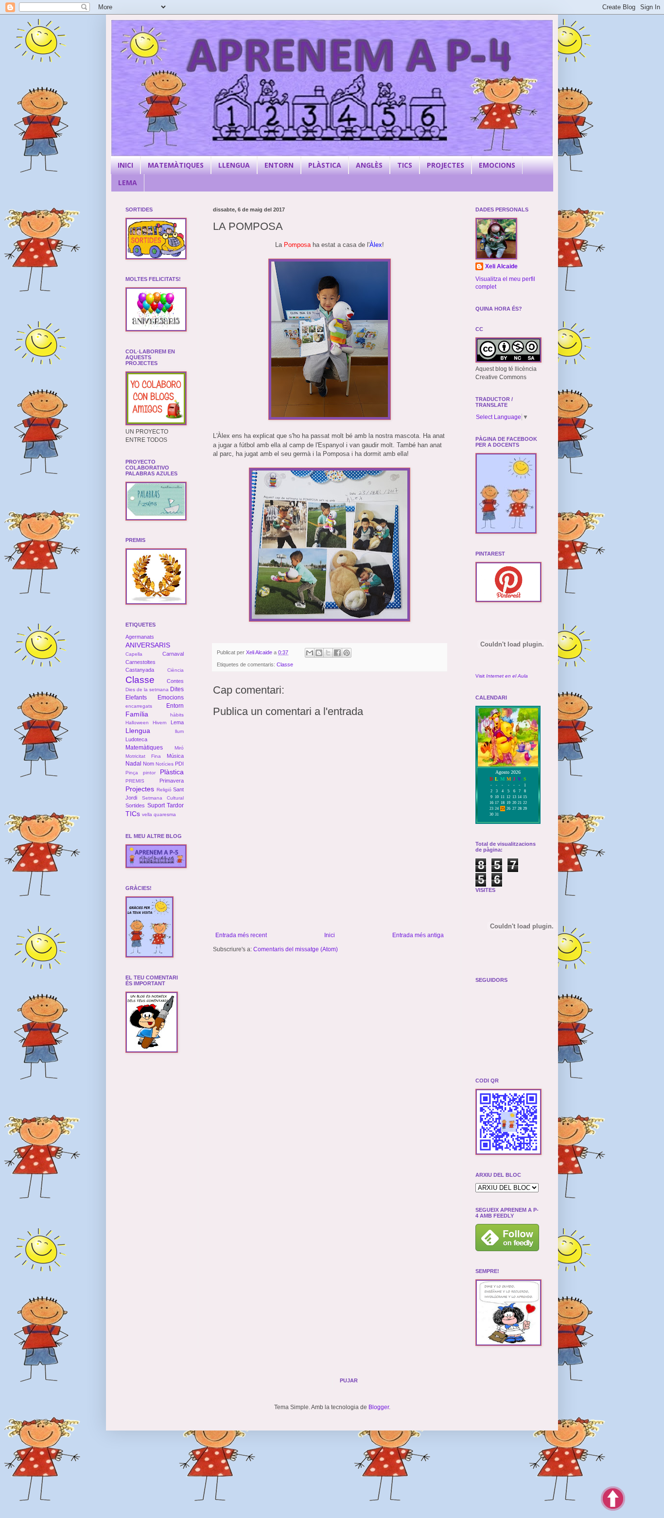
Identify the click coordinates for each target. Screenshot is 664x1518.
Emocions (170, 697)
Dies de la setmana (147, 689)
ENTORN (279, 165)
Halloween (137, 722)
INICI (125, 165)
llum (179, 731)
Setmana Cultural (163, 798)
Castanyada (139, 670)
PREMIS (134, 781)
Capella (133, 654)
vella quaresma (159, 814)
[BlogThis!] (319, 653)
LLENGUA (234, 165)
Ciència (175, 670)
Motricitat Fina (143, 756)
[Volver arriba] (613, 1499)
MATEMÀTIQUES (176, 165)
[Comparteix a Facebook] (337, 653)
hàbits (177, 714)
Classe (285, 664)
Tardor (175, 805)
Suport (156, 805)
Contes (175, 681)
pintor (149, 772)
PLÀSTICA (324, 165)
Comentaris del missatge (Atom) (295, 949)
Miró (179, 747)
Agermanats (139, 637)
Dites (177, 689)
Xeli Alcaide (501, 266)
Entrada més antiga (418, 935)
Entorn (175, 705)
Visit (501, 676)
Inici (329, 935)
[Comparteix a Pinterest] (346, 653)
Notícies (165, 764)
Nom (148, 764)
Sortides (135, 805)
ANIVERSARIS (147, 645)
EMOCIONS (497, 165)
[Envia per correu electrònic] (310, 653)
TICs (132, 814)
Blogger (378, 1407)
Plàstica (172, 772)
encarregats (138, 706)
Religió (164, 789)
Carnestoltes (140, 662)
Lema (177, 722)
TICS (404, 165)
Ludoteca (136, 739)
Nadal (133, 763)
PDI (179, 764)
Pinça (131, 772)
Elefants (136, 697)
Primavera (171, 781)
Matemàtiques (144, 747)
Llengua (137, 730)
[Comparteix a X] (328, 653)
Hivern (160, 722)
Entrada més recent (241, 935)
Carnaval (173, 654)
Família (136, 714)
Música (175, 756)
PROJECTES (445, 165)
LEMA (127, 182)
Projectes (139, 789)
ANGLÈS (369, 165)
